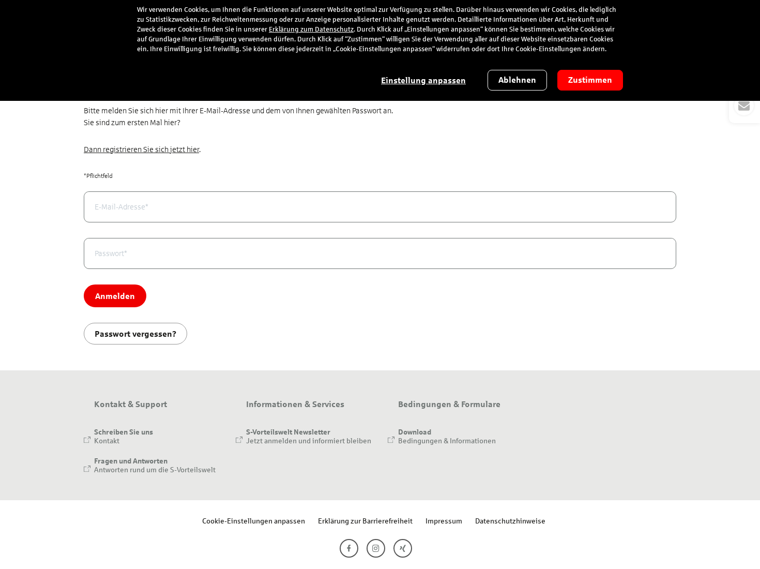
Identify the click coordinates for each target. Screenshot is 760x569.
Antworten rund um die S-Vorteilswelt (155, 469)
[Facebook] (349, 548)
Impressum (443, 520)
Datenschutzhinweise (510, 520)
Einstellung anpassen (423, 80)
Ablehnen (517, 80)
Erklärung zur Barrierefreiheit (365, 520)
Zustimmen (590, 80)
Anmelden (115, 296)
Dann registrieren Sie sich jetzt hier (141, 149)
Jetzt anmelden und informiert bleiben (308, 440)
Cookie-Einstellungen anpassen (253, 520)
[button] (744, 105)
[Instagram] (376, 548)
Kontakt (106, 440)
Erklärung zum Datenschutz (311, 29)
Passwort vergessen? (135, 333)
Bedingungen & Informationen (447, 440)
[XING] (402, 548)
